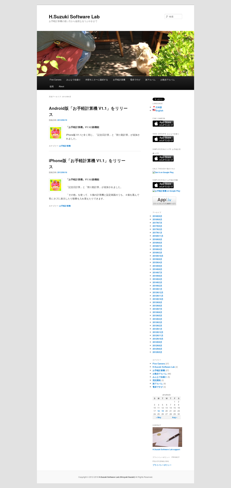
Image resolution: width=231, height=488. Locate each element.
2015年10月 (158, 255)
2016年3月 (157, 252)
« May (158, 417)
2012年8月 (157, 345)
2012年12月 (158, 332)
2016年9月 (157, 239)
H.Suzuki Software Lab (74, 16)
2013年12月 (158, 292)
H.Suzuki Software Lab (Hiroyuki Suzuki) (117, 477)
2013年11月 (158, 295)
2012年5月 (157, 352)
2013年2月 (157, 325)
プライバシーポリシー (162, 464)
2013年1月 (157, 328)
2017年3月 (157, 229)
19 (163, 410)
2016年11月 (158, 235)
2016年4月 (157, 249)
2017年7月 (157, 222)
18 (158, 410)
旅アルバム (150, 79)
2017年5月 (157, 225)
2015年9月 (157, 259)
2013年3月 (157, 322)
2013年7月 (157, 308)
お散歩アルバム (167, 79)
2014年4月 (157, 279)
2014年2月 (157, 285)
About (61, 86)
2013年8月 (157, 305)
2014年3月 (157, 282)
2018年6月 (157, 219)
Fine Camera (55, 79)
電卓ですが (135, 79)
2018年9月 (157, 216)
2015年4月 (157, 262)
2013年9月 (157, 302)
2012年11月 (158, 335)
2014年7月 (157, 272)
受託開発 (157, 380)
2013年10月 (158, 298)
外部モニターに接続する (96, 79)
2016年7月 (157, 245)
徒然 (52, 86)
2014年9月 (157, 265)
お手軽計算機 (119, 79)
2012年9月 (157, 342)
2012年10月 (158, 338)
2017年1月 (157, 232)
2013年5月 (157, 315)
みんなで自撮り (73, 79)
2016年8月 (157, 242)
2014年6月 (157, 275)
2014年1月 (157, 288)
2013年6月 (157, 312)
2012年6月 (157, 348)
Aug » (174, 417)
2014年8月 (157, 269)
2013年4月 (157, 318)
